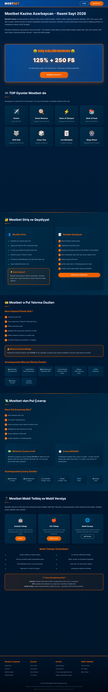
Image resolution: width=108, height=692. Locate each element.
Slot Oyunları (33, 665)
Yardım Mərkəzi (60, 665)
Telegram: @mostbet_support (64, 675)
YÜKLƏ (20, 538)
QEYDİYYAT (96, 3)
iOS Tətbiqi (84, 669)
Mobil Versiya (84, 672)
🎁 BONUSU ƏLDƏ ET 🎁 (54, 75)
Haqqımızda (8, 665)
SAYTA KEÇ (87, 536)
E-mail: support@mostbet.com (64, 672)
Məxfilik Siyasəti (9, 672)
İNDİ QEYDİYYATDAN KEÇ (79, 275)
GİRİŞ (84, 3)
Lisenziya (7, 669)
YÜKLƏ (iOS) (54, 538)
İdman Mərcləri (34, 672)
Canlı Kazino (33, 669)
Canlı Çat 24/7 (60, 669)
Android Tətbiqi (85, 665)
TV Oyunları (33, 675)
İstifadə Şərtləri (9, 675)
